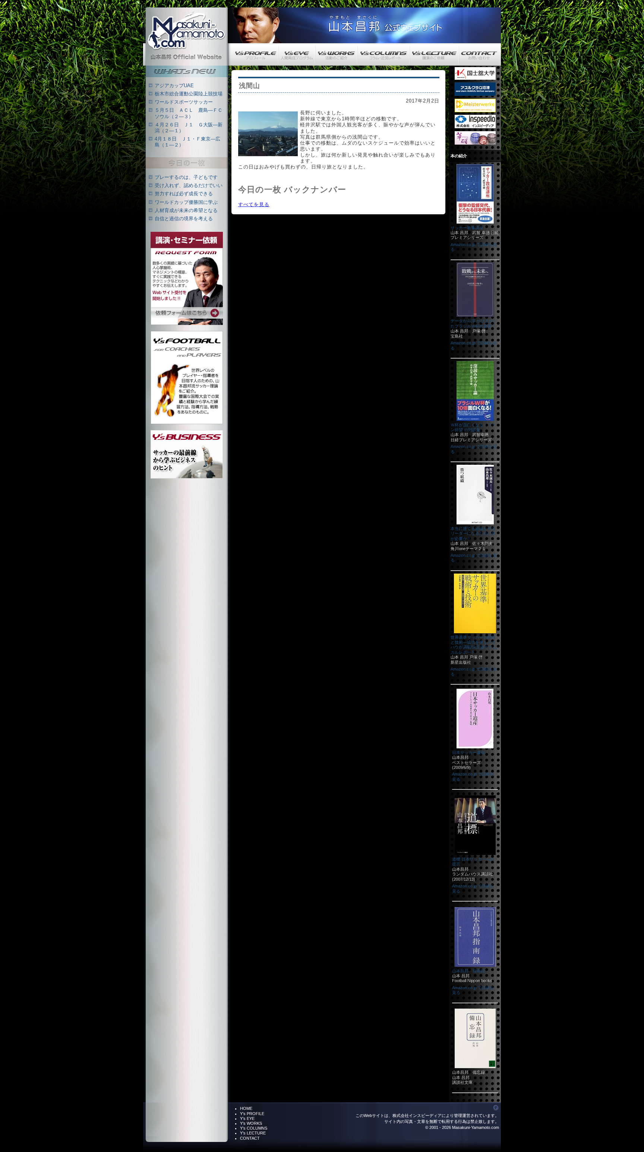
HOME (246, 1108)
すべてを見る (253, 204)
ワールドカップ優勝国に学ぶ (186, 202)
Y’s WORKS (251, 1123)
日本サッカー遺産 (468, 752)
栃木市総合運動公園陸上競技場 (188, 94)
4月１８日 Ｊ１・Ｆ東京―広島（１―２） (187, 142)
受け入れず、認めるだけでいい (188, 185)
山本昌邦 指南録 (468, 971)
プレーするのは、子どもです (186, 177)
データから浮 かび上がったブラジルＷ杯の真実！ (474, 323)
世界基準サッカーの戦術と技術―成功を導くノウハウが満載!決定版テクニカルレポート (474, 644)
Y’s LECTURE (253, 1133)
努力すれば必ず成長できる (184, 193)
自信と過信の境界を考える (184, 218)
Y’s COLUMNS (253, 1128)
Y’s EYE (247, 1118)
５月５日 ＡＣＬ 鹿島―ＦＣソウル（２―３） (188, 113)
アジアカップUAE (174, 85)
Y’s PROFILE (252, 1113)
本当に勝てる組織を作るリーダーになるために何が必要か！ (473, 533)
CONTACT (250, 1138)
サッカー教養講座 (467, 227)
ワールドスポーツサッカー (184, 102)
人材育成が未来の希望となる (186, 210)
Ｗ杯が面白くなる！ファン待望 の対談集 (473, 427)
